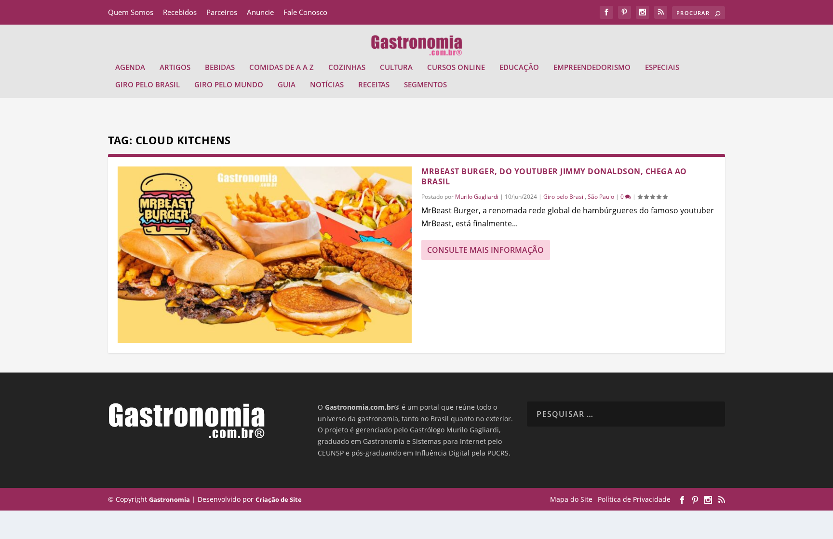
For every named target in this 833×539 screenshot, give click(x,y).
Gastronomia (169, 499)
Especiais (662, 67)
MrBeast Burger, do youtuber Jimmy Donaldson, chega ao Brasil (554, 176)
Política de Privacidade (634, 499)
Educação (519, 67)
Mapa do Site (571, 499)
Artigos (175, 67)
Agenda (130, 67)
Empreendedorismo (592, 67)
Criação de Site (278, 499)
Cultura (396, 67)
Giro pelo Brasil (147, 85)
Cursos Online (456, 67)
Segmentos (425, 85)
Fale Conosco (305, 12)
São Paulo (601, 197)
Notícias (327, 85)
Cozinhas (346, 67)
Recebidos (180, 12)
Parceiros (221, 12)
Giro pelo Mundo (228, 85)
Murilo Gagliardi (476, 197)
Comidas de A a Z (281, 67)
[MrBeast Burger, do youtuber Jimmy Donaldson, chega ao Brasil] (265, 254)
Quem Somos (130, 12)
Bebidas (220, 67)
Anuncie (260, 12)
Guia (287, 85)
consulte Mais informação (485, 250)
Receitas (374, 85)
